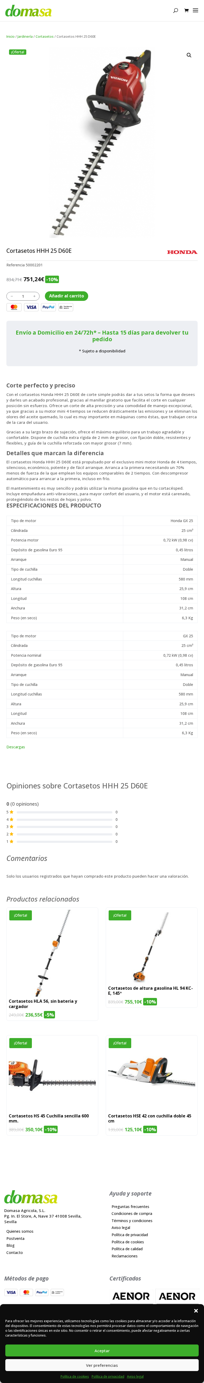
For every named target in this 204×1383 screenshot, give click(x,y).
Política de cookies (75, 1376)
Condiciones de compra (132, 1213)
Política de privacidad (108, 1376)
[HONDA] (182, 252)
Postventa (15, 1238)
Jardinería (25, 36)
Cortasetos (45, 36)
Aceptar (102, 1350)
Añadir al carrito (66, 296)
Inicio (10, 36)
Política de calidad (127, 1248)
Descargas (15, 746)
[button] (196, 1310)
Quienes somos (19, 1231)
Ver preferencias (102, 1365)
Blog (10, 1245)
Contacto (14, 1252)
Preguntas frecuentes (130, 1206)
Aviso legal (135, 1376)
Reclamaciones (125, 1255)
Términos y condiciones (132, 1220)
